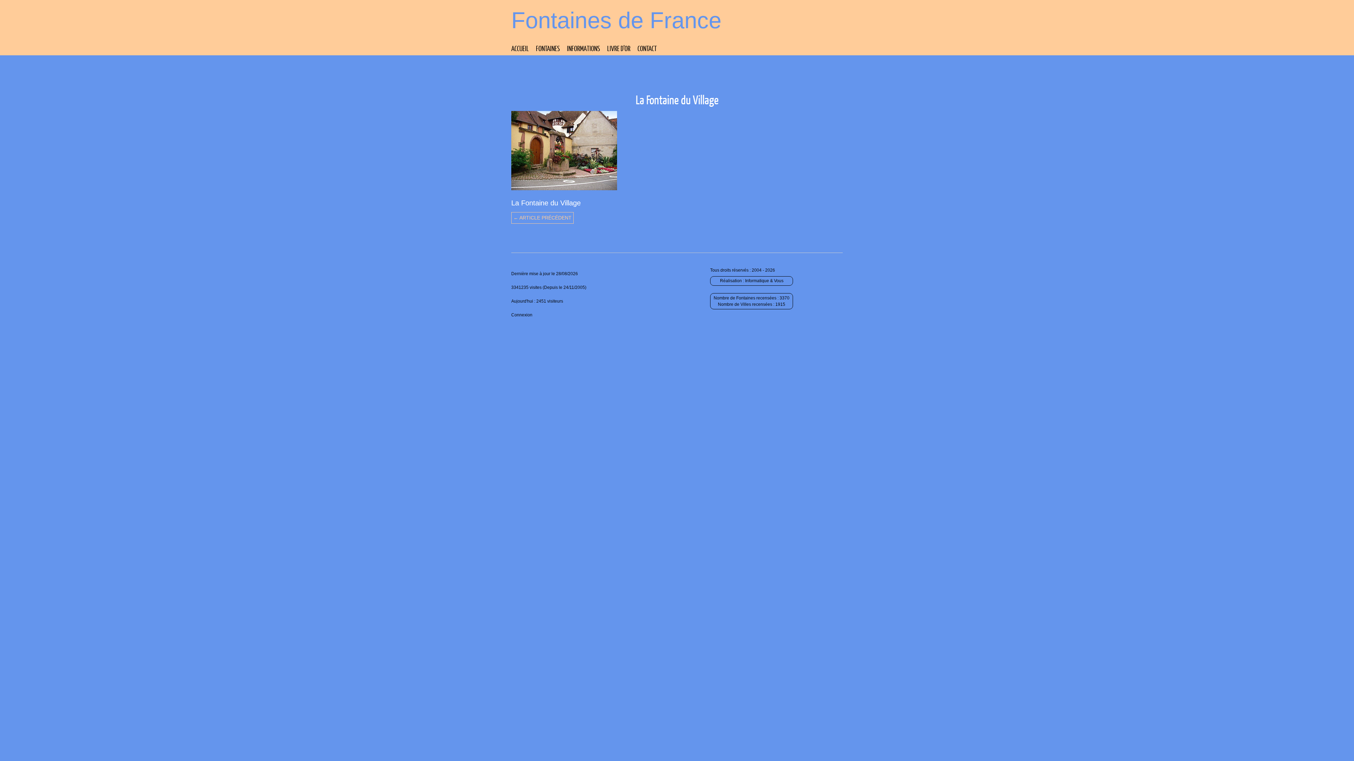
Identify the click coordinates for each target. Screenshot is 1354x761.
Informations (583, 48)
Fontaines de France (616, 20)
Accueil (520, 48)
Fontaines (548, 48)
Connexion (521, 315)
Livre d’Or (618, 48)
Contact (647, 48)
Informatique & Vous (764, 280)
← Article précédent (542, 218)
